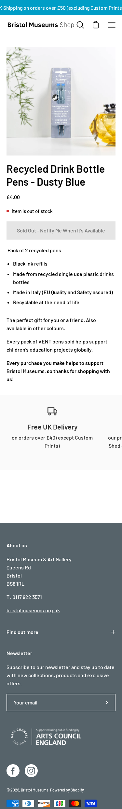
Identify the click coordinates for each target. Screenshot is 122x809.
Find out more (22, 632)
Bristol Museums (26, 371)
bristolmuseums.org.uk (33, 610)
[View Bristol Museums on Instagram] (31, 770)
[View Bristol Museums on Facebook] (13, 770)
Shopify (77, 790)
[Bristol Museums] (41, 25)
